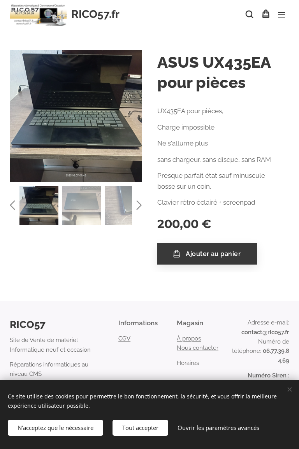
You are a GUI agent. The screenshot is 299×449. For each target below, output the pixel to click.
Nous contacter (197, 347)
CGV (124, 338)
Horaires (188, 363)
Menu (281, 14)
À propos (189, 338)
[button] (249, 14)
